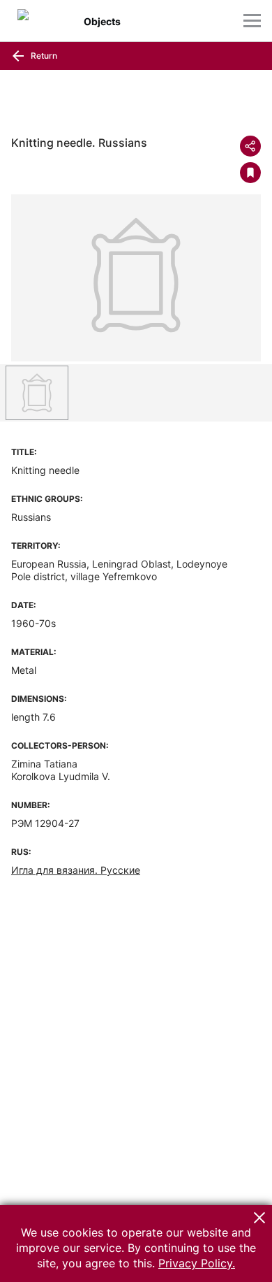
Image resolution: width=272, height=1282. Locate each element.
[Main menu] (252, 20)
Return (43, 55)
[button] (259, 1217)
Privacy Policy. (196, 1263)
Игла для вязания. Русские (75, 870)
